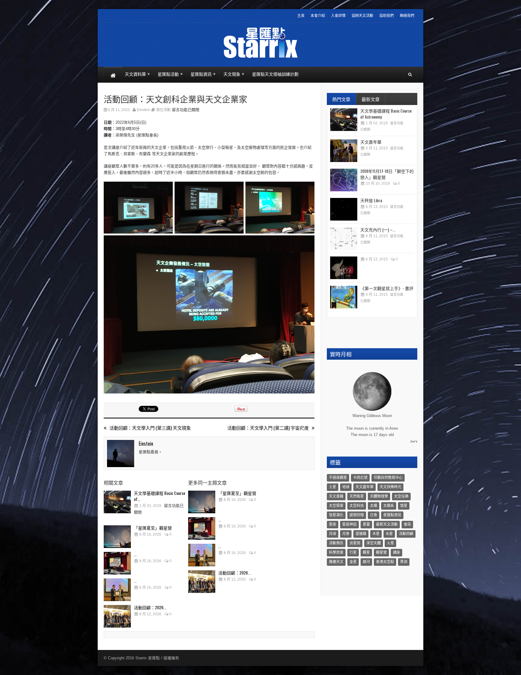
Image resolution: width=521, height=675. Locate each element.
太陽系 (388, 506)
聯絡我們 (407, 16)
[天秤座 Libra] (343, 209)
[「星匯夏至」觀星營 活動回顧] (117, 536)
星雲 (366, 524)
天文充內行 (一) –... (377, 229)
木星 (376, 534)
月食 (345, 534)
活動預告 (336, 543)
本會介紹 (318, 16)
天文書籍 (336, 496)
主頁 (301, 16)
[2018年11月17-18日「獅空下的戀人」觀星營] (343, 180)
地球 (345, 487)
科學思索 (336, 552)
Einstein (143, 110)
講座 (396, 552)
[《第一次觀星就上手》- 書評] (343, 297)
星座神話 (349, 524)
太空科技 (356, 506)
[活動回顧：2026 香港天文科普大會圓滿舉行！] (117, 616)
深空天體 (373, 543)
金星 (353, 562)
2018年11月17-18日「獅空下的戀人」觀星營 (387, 174)
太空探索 (336, 506)
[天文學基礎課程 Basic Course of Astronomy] (117, 502)
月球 (332, 534)
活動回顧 (406, 534)
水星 (389, 534)
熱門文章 (341, 99)
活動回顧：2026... (150, 607)
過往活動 (163, 110)
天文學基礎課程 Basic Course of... (159, 496)
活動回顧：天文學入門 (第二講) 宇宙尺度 (268, 428)
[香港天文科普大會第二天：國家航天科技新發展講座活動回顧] (117, 589)
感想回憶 (356, 515)
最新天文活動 (387, 524)
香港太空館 (385, 562)
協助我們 (386, 16)
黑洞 (403, 562)
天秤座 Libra (371, 200)
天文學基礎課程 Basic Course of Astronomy (386, 113)
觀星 (366, 552)
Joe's (413, 441)
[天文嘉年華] (343, 150)
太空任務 (401, 496)
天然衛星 (356, 496)
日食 (373, 515)
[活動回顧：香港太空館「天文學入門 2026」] (117, 563)
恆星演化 (336, 515)
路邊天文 (336, 562)
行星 (353, 552)
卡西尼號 (360, 478)
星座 (332, 524)
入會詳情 (338, 16)
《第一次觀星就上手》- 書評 (386, 288)
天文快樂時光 (390, 487)
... (135, 554)
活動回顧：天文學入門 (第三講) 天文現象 (150, 428)
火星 (390, 543)
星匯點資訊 (392, 515)
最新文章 (371, 99)
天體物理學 (379, 496)
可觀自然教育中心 (388, 478)
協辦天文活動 (362, 16)
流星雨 (354, 543)
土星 (332, 487)
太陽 (373, 506)
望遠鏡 (360, 534)
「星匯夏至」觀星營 (153, 527)
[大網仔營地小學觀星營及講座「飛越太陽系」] (343, 267)
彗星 (403, 506)
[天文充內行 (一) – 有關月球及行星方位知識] (343, 238)
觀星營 (381, 552)
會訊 (407, 524)
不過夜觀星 (338, 478)
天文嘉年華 (370, 142)
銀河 (366, 562)
